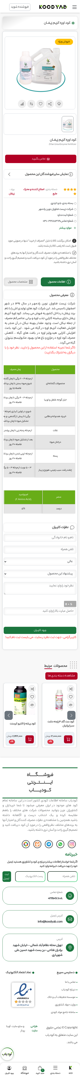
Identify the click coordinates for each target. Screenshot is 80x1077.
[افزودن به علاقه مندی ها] (70, 696)
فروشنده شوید (20, 7)
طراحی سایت (34, 1028)
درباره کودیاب (68, 990)
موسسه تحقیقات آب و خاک (61, 997)
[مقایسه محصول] (70, 688)
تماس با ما (70, 982)
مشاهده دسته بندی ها (61, 676)
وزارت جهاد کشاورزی (65, 1005)
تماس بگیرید (39, 159)
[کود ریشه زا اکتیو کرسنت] (20, 700)
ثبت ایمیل (6, 876)
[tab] (58, 281)
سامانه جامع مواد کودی (63, 1012)
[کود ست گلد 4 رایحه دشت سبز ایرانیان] (59, 700)
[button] (50, 104)
